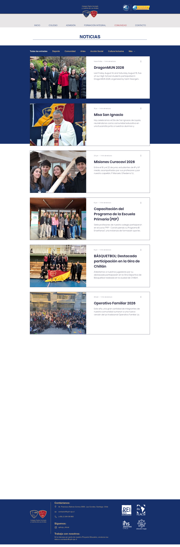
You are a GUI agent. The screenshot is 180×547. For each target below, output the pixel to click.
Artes (82, 51)
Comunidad (70, 51)
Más (130, 51)
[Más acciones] (141, 61)
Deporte (56, 51)
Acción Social (96, 51)
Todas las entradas (38, 51)
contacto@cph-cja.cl (66, 512)
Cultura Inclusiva (116, 51)
